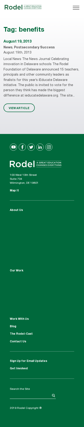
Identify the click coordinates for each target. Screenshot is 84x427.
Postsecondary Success (34, 47)
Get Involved (19, 368)
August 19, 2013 (17, 42)
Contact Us (18, 341)
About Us (16, 210)
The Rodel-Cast (21, 334)
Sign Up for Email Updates (28, 361)
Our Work (16, 270)
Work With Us (19, 319)
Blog (13, 326)
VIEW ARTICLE (19, 108)
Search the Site (20, 389)
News (8, 47)
